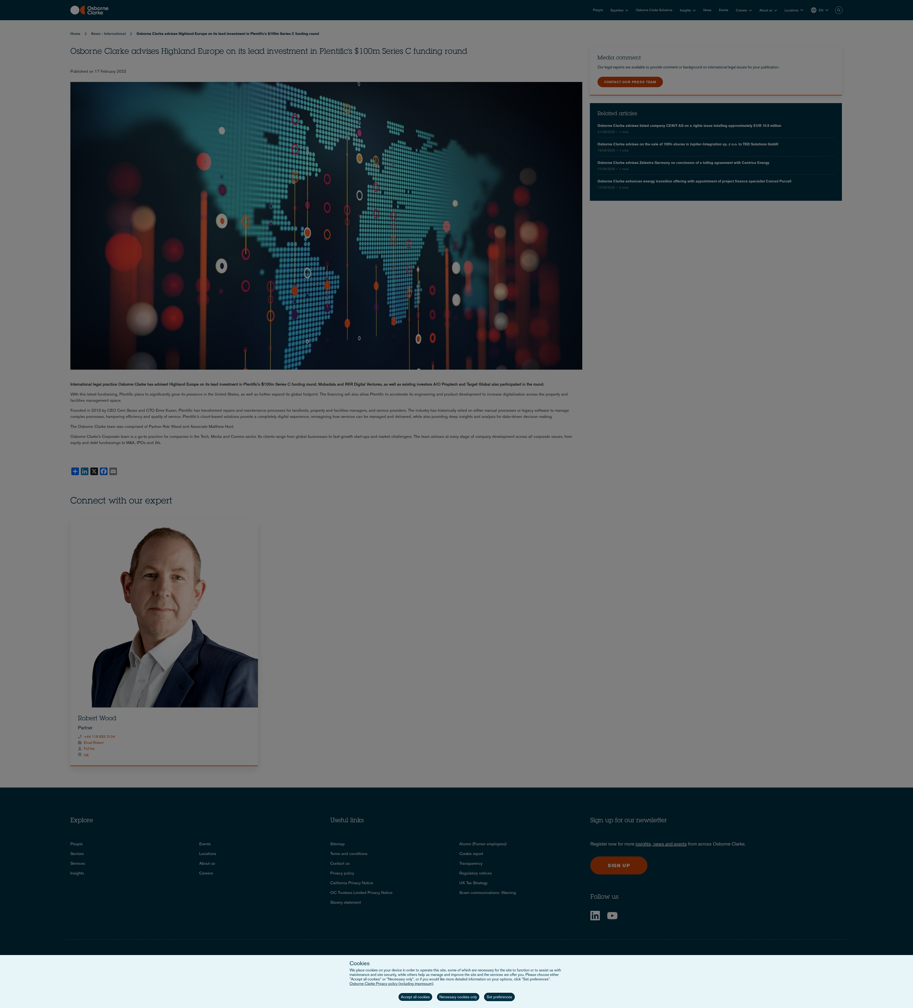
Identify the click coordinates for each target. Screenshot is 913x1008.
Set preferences (499, 997)
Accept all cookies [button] (415, 997)
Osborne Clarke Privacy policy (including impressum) (391, 983)
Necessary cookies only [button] (458, 997)
